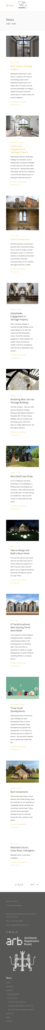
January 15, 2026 (16, 396)
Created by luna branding (14, 905)
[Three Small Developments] (22, 688)
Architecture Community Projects (21, 1010)
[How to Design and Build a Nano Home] (22, 530)
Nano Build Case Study (21, 476)
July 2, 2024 (14, 236)
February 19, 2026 (16, 142)
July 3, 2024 (14, 844)
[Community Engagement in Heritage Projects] (22, 126)
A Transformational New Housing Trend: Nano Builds (20, 627)
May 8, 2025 (14, 621)
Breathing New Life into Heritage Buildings (22, 401)
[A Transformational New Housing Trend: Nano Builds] (22, 604)
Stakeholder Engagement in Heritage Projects (19, 316)
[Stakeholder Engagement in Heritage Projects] (22, 293)
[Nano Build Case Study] (22, 456)
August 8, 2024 (15, 788)
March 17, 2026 (15, 310)
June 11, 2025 (15, 546)
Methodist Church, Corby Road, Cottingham (22, 849)
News (14, 24)
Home (8, 24)
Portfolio (10, 1013)
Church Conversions (20, 239)
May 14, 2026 (14, 62)
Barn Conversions (19, 792)
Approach (10, 986)
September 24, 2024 (17, 704)
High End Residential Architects (20, 1006)
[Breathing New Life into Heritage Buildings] (22, 379)
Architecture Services (17, 1002)
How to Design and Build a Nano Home (19, 551)
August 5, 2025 (15, 473)
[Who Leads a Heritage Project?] (22, 46)
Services (9, 990)
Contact (9, 1021)
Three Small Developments (17, 709)
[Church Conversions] (22, 213)
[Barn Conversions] (22, 772)
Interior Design (13, 994)
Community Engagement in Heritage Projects (19, 149)
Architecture (12, 998)
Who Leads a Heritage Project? (21, 67)
